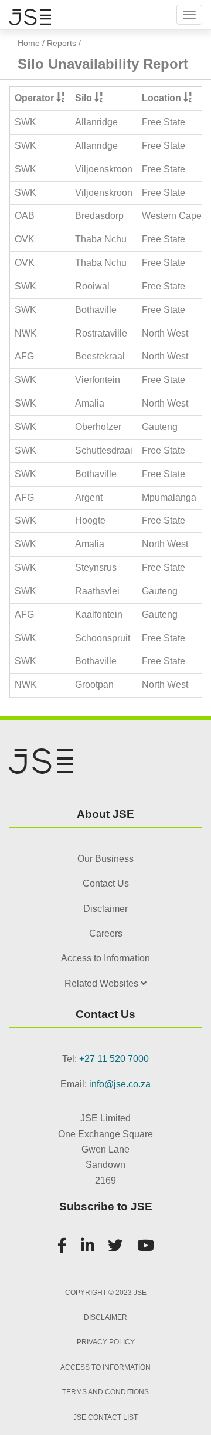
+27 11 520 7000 (114, 1059)
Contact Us (106, 883)
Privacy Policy (106, 1342)
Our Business (105, 859)
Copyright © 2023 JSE (106, 1292)
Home (29, 43)
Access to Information (105, 958)
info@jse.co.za (120, 1084)
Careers (105, 933)
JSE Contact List (105, 1417)
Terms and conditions (105, 1392)
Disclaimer (105, 909)
